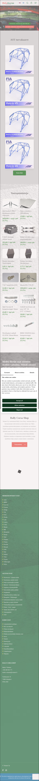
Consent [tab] (7, 372)
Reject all (20, 410)
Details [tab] (32, 372)
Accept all (19, 400)
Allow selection (20, 405)
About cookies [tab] (19, 372)
